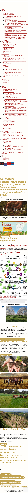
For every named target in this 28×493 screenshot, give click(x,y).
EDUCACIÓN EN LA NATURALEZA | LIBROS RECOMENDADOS (14, 70)
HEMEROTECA (6, 52)
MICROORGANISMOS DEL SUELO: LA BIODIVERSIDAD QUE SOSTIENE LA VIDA (14, 26)
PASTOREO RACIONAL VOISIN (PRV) (13, 16)
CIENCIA (5, 73)
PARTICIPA (5, 50)
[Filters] (24, 261)
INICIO (3, 9)
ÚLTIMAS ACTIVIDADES (8, 47)
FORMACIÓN (4, 76)
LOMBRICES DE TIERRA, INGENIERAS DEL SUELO (15, 36)
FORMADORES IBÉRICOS (8, 45)
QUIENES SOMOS (7, 43)
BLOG (3, 78)
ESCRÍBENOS (6, 80)
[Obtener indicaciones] (23, 304)
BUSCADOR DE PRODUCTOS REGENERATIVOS (13, 58)
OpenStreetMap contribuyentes (7, 296)
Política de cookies (16, 488)
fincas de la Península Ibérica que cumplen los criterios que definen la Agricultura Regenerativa (13, 247)
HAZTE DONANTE (7, 51)
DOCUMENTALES (7, 64)
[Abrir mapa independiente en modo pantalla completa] (25, 304)
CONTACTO (4, 79)
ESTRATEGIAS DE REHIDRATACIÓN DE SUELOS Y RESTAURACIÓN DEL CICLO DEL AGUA (16, 31)
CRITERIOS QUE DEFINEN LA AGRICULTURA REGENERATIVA (13, 56)
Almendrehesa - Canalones (13, 304)
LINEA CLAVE (7, 19)
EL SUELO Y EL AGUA (9, 29)
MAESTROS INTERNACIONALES (10, 44)
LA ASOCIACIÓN (5, 41)
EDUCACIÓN (6, 66)
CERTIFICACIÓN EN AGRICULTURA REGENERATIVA (14, 61)
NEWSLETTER (6, 82)
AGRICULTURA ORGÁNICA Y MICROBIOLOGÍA (15, 21)
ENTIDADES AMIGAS (7, 48)
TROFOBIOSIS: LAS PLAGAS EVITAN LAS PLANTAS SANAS (16, 33)
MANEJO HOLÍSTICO (9, 17)
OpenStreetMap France (17, 295)
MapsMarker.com (4, 295)
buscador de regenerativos (10, 253)
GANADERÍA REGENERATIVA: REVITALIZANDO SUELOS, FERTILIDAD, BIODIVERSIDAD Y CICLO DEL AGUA (16, 39)
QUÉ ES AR (4, 10)
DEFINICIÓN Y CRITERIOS (9, 13)
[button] (14, 85)
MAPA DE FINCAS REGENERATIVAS (11, 59)
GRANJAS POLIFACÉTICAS (11, 20)
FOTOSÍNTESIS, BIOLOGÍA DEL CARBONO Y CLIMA (16, 24)
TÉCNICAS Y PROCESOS (8, 14)
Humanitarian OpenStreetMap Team (8, 297)
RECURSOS (4, 62)
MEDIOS (5, 65)
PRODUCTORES (5, 54)
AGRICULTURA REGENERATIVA (10, 12)
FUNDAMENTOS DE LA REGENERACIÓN (12, 23)
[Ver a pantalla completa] (2, 262)
